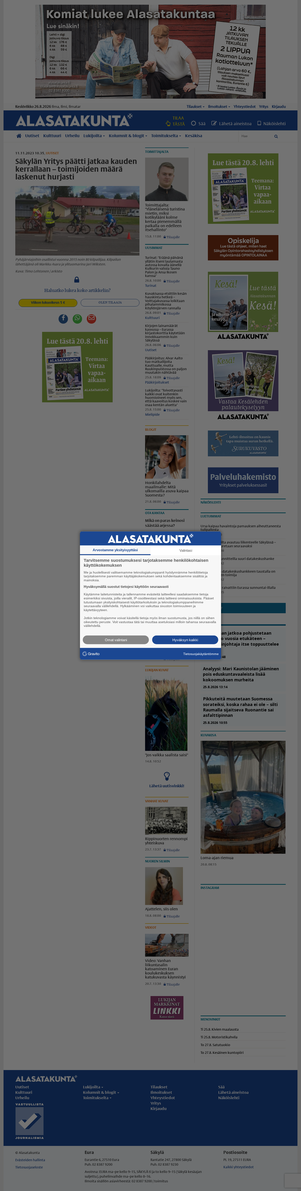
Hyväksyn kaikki (185, 640)
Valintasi (185, 550)
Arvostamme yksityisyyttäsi (115, 550)
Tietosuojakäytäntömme (201, 654)
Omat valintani (116, 640)
